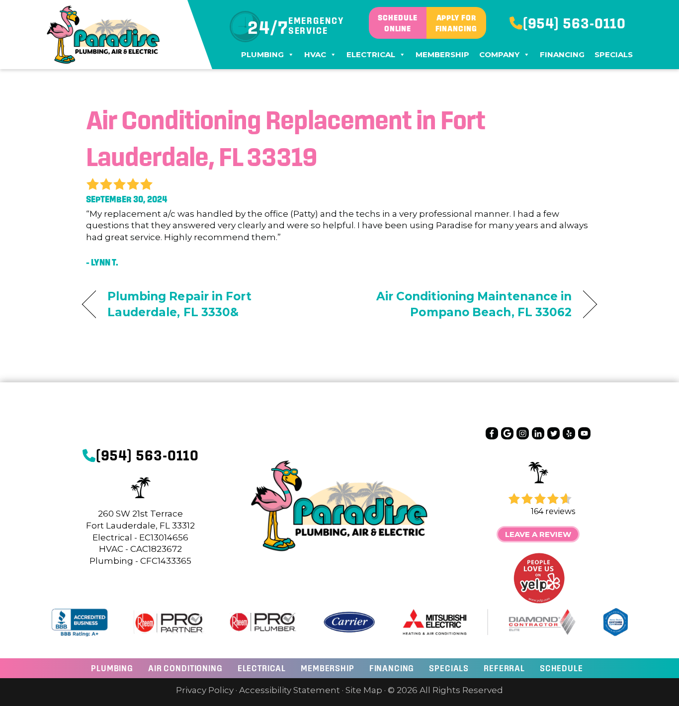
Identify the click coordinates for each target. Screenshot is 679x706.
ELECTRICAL (262, 668)
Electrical (370, 54)
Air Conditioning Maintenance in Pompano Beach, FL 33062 (463, 304)
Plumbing (262, 54)
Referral (504, 668)
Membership (442, 54)
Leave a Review (538, 534)
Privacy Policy (205, 690)
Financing (562, 54)
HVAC (315, 54)
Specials (613, 54)
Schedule (561, 668)
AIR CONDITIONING (185, 668)
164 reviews (553, 511)
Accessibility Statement (289, 690)
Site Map (363, 690)
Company (499, 54)
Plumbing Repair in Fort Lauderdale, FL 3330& (179, 304)
